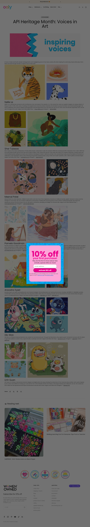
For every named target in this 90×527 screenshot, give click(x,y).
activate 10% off (45, 270)
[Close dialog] (62, 245)
